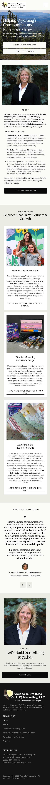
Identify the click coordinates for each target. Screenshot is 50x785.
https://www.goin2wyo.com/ (25, 164)
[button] (45, 5)
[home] (14, 5)
